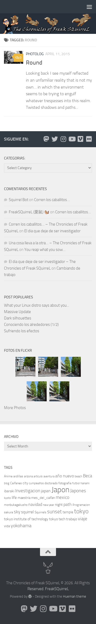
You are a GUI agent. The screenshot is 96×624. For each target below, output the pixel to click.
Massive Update (17, 311)
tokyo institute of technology (26, 519)
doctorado (51, 483)
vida (7, 526)
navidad (35, 504)
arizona (28, 476)
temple (68, 512)
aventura (48, 476)
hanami (85, 483)
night (59, 504)
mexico (62, 497)
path (67, 504)
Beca (87, 475)
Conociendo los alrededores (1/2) (31, 324)
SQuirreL (61, 588)
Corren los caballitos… (52, 199)
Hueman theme (74, 596)
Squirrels (40, 512)
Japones (78, 491)
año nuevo (64, 475)
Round (34, 62)
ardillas (18, 476)
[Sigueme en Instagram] (63, 139)
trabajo (71, 519)
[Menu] (89, 6)
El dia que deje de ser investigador (52, 231)
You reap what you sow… (45, 249)
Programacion (81, 505)
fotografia (64, 483)
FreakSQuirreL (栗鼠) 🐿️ (29, 212)
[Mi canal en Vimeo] (80, 139)
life (14, 497)
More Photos (15, 407)
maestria (24, 498)
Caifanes (16, 483)
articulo (38, 476)
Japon (60, 489)
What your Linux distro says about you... (36, 305)
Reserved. (35, 588)
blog (6, 483)
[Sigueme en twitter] (54, 139)
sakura (8, 512)
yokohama (21, 526)
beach (78, 476)
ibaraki (9, 491)
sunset (54, 512)
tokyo (81, 511)
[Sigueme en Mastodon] (46, 139)
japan (46, 490)
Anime (8, 476)
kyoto (7, 498)
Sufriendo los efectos (21, 331)
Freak (49, 588)
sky (17, 511)
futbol (76, 483)
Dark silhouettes (17, 318)
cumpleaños (36, 483)
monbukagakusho (15, 505)
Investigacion (27, 490)
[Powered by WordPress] (30, 596)
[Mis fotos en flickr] (89, 139)
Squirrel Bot (18, 199)
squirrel (27, 511)
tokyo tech (57, 519)
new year (48, 505)
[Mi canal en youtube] (72, 139)
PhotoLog (35, 54)
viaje (82, 519)
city (25, 483)
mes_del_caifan (43, 498)
